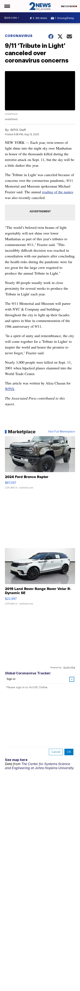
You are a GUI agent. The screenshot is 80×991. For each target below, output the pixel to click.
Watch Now (68, 6)
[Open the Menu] (7, 6)
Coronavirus (19, 36)
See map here (16, 760)
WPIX (9, 388)
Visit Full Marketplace (61, 431)
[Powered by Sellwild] (69, 667)
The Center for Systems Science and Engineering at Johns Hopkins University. (39, 766)
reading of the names (57, 191)
